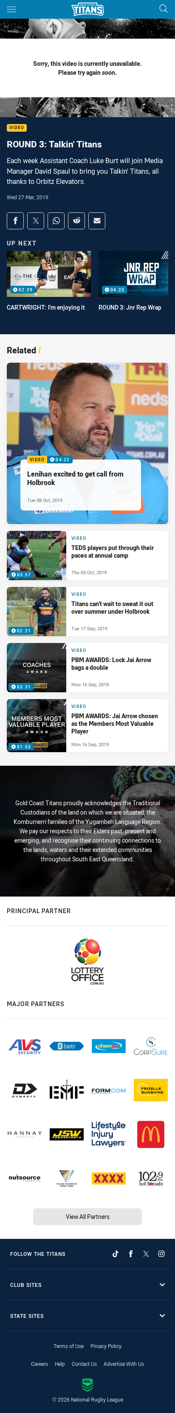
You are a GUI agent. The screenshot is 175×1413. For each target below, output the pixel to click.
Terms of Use (69, 1345)
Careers (39, 1363)
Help (60, 1363)
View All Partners (88, 1217)
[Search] (163, 9)
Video (16, 128)
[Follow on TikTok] (115, 1253)
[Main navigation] (11, 9)
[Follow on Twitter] (146, 1253)
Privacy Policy (105, 1345)
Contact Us (84, 1363)
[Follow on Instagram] (161, 1253)
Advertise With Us (124, 1363)
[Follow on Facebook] (130, 1253)
